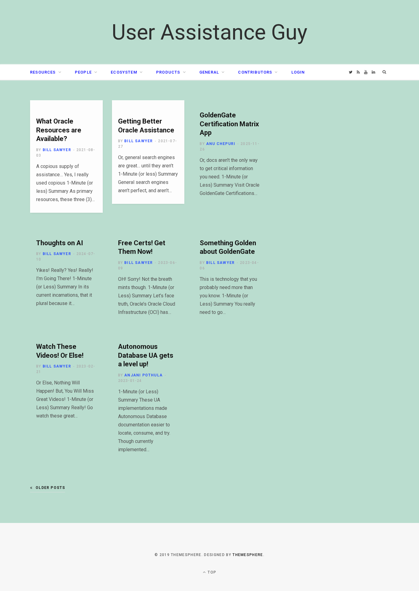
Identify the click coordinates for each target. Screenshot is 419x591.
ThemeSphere (248, 555)
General (209, 72)
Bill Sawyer (57, 150)
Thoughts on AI (59, 243)
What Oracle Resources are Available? (58, 130)
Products (168, 72)
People (83, 72)
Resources (43, 72)
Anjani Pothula (143, 375)
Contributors (255, 72)
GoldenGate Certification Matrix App (229, 123)
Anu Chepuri (220, 144)
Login (298, 72)
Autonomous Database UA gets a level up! (145, 355)
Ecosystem (124, 72)
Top (211, 572)
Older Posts (50, 488)
